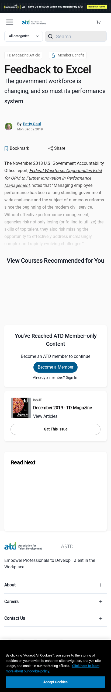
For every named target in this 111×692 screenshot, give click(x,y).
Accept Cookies (55, 682)
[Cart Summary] (100, 22)
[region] (55, 666)
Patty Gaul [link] (32, 124)
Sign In (71, 377)
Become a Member (55, 367)
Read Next (23, 462)
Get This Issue (55, 429)
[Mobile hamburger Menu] (9, 22)
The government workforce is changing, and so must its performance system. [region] (55, 91)
